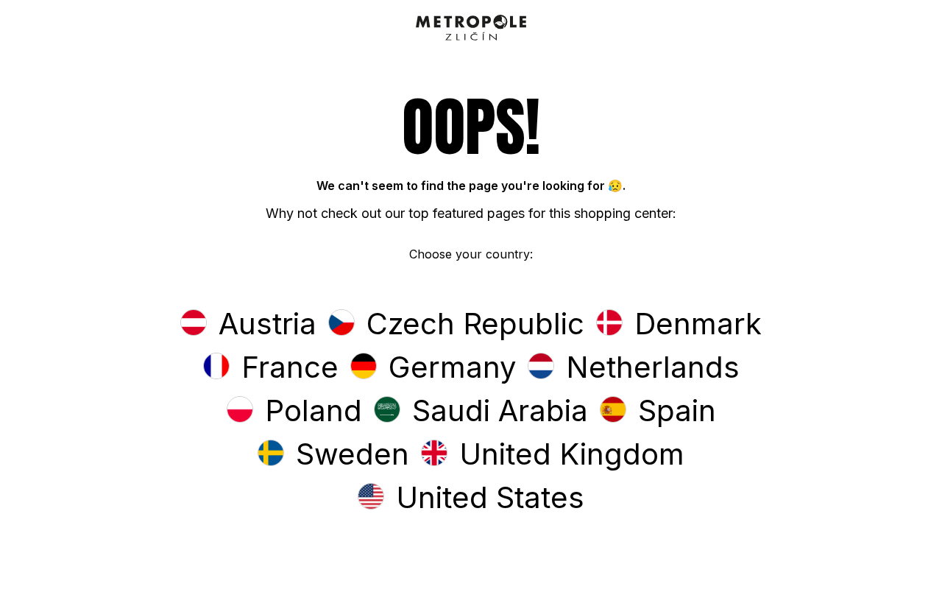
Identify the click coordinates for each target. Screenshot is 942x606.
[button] (248, 325)
